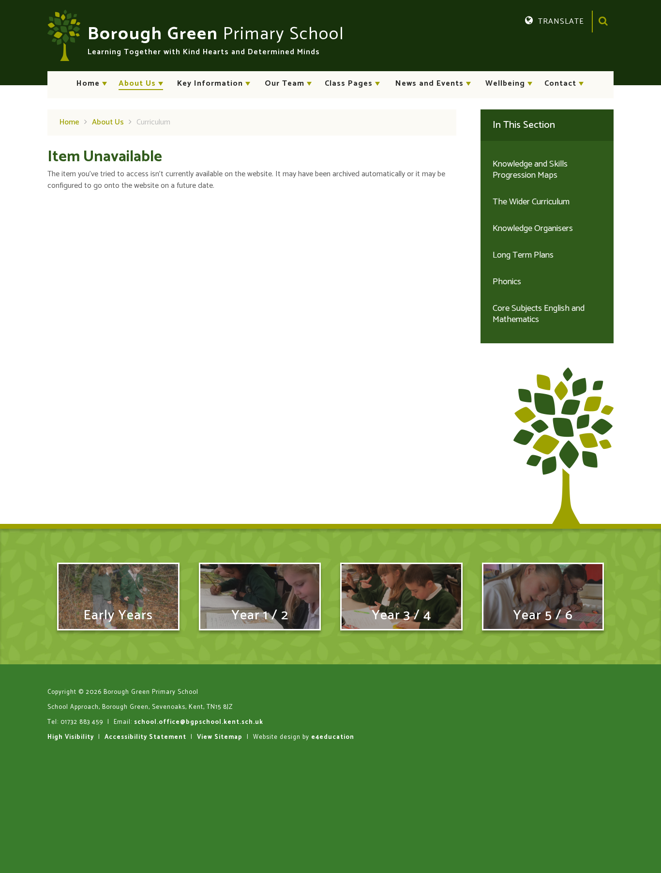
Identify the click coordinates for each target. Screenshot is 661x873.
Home (69, 122)
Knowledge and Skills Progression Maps (530, 170)
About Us (108, 122)
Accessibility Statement (145, 737)
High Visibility (70, 737)
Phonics (507, 282)
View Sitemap (219, 737)
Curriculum (153, 122)
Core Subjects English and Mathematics (539, 314)
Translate (570, 36)
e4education (332, 737)
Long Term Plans (523, 255)
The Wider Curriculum (531, 202)
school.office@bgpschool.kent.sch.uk (198, 722)
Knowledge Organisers (533, 228)
